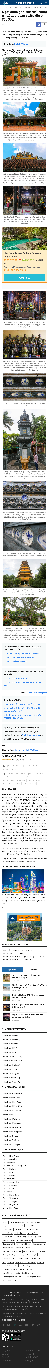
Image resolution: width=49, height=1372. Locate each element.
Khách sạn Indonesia (12, 1110)
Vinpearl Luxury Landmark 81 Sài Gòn (22, 653)
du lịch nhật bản (32, 1229)
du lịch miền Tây (19, 1229)
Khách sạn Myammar (12, 1123)
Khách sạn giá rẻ (26, 1240)
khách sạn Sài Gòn (31, 735)
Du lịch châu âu (8, 1226)
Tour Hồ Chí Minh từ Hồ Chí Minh (17, 950)
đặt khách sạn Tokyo (26, 1269)
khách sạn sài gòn (23, 777)
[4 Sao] (8, 759)
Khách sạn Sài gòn (11, 1073)
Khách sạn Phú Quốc (12, 1065)
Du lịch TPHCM (38, 774)
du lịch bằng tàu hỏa (33, 1222)
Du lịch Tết (6, 1360)
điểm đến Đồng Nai (25, 1266)
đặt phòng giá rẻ (27, 1273)
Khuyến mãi (7, 1350)
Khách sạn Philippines (12, 1131)
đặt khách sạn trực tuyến (11, 1273)
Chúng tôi (29, 1360)
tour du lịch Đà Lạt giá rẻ (27, 1258)
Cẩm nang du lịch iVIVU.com (26, 750)
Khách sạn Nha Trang (12, 1056)
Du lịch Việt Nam (32, 1350)
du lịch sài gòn (26, 774)
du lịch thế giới (32, 1233)
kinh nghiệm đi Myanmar (11, 1255)
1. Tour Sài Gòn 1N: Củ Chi (15, 678)
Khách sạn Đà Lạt (10, 1035)
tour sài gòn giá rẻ (29, 784)
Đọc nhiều (12, 969)
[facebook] (38, 24)
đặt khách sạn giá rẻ (10, 1269)
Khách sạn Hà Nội (10, 1044)
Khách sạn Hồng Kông (12, 1106)
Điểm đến (6, 769)
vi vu (39, 1258)
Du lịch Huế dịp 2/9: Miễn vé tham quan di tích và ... (28, 996)
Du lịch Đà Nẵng (20, 1237)
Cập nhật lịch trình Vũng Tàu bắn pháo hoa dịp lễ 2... (27, 1015)
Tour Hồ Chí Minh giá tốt (16, 944)
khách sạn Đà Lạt (8, 1248)
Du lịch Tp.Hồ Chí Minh (27, 7)
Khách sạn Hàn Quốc (12, 1102)
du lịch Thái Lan (20, 1233)
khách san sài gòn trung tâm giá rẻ (14, 780)
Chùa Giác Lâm (13, 774)
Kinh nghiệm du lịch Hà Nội (12, 1251)
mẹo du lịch (26, 1255)
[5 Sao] (10, 759)
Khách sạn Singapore (12, 1136)
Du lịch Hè (6, 1354)
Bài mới (34, 969)
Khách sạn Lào (9, 1114)
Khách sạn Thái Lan (11, 1140)
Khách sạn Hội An (10, 1048)
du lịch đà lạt (32, 1237)
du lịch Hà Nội (30, 1226)
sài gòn (34, 1255)
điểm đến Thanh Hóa (10, 1266)
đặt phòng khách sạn (10, 1277)
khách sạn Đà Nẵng (23, 1248)
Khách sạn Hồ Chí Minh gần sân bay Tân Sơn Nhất (25, 956)
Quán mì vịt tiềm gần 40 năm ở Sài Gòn (22, 704)
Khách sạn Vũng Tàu (12, 1082)
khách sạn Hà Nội (9, 1244)
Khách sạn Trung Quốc (13, 1144)
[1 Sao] (3, 759)
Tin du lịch (29, 1354)
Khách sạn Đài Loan (11, 1097)
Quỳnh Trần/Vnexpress (36, 692)
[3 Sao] (6, 759)
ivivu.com (6, 1240)
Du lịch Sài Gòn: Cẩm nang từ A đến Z (19, 866)
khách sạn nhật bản (24, 1244)
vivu (4, 1262)
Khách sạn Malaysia (11, 1119)
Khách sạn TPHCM (34, 780)
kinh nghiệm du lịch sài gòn (12, 784)
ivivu (40, 1237)
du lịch (5, 1222)
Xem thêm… (7, 907)
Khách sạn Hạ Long (11, 1078)
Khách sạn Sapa (10, 1069)
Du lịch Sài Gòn (21, 44)
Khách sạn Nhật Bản (12, 1127)
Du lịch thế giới (31, 1357)
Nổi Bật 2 (15, 769)
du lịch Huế (19, 1226)
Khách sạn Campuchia (12, 1093)
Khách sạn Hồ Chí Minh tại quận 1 (17, 959)
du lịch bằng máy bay (16, 1222)
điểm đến (40, 1262)
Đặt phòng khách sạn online (25, 1262)
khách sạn (14, 1240)
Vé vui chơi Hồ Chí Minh (13, 953)
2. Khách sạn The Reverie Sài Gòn (19, 657)
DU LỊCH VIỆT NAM (12, 7)
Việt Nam (11, 1262)
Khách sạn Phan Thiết (12, 1061)
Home (4, 7)
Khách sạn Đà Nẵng (11, 1039)
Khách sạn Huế (9, 1052)
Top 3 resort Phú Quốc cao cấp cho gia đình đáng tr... (28, 976)
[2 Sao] (4, 759)
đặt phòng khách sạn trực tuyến (30, 1277)
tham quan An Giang (10, 1258)
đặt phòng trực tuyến (10, 1280)
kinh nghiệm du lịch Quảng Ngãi (34, 1251)
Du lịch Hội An (7, 1229)
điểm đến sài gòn (8, 777)
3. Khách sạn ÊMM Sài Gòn (15, 661)
